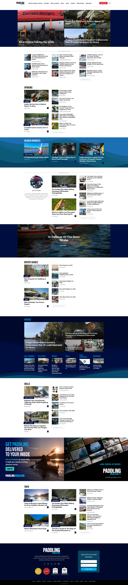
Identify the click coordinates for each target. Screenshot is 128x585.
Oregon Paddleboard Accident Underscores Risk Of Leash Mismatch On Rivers (40, 57)
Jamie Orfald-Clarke (63, 390)
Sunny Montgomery (36, 61)
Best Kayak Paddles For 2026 (66, 281)
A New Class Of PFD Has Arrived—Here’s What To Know (94, 210)
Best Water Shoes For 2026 (67, 297)
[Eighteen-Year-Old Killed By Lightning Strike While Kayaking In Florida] (36, 392)
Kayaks (26, 299)
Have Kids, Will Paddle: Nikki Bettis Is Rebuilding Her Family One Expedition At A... (67, 116)
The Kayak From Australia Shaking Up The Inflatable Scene (94, 177)
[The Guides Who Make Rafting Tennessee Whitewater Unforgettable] (64, 181)
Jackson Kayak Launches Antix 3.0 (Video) (97, 366)
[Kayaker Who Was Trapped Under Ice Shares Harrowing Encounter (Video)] (29, 360)
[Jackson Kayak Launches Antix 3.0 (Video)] (98, 360)
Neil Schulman (62, 102)
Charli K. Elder (90, 66)
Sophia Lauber (35, 68)
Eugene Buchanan (83, 163)
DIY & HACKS (41, 356)
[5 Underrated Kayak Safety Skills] (36, 149)
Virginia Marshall (63, 400)
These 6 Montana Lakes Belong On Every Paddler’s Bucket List (35, 504)
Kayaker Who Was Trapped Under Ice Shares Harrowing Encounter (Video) (29, 367)
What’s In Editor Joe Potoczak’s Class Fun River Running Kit (67, 124)
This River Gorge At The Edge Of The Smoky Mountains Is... (64, 529)
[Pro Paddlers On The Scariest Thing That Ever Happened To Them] (55, 109)
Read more (63, 245)
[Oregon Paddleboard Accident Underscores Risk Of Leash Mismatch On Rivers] (87, 38)
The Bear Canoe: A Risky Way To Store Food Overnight (64, 158)
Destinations (28, 500)
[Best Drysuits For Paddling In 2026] (36, 271)
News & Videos (55, 3)
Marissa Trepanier (91, 59)
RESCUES (54, 356)
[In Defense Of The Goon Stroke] (55, 405)
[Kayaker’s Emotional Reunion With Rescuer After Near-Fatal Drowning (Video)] (74, 345)
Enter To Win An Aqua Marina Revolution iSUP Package (66, 56)
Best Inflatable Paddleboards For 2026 (66, 274)
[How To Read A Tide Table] (55, 413)
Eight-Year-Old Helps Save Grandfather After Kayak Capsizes (40, 73)
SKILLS (68, 356)
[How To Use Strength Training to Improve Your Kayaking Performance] (55, 421)
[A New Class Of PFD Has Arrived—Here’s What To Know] (82, 211)
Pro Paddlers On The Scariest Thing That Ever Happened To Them (66, 107)
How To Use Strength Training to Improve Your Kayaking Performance (66, 420)
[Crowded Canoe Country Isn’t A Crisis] (36, 119)
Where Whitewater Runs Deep (35, 528)
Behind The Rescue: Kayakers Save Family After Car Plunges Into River (35, 427)
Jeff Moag (26, 431)
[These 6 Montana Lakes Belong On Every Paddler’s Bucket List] (36, 495)
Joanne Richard (62, 121)
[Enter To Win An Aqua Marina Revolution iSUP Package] (55, 57)
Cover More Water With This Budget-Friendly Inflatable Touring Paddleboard (95, 202)
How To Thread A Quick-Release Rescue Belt (66, 387)
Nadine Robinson (91, 512)
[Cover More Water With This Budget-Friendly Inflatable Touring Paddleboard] (82, 203)
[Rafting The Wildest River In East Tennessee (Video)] (82, 195)
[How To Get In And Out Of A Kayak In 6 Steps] (71, 360)
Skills (62, 3)
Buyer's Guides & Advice (36, 3)
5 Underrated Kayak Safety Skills (36, 157)
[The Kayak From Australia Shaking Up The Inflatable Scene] (82, 179)
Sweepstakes (80, 3)
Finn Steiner (62, 412)
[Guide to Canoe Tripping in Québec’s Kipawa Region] (82, 500)
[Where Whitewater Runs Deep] (36, 520)
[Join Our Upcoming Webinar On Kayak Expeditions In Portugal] (82, 526)
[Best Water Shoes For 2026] (55, 299)
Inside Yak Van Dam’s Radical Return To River (35, 105)
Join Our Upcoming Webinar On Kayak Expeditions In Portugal (95, 525)
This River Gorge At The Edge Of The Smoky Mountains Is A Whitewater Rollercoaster (95, 186)
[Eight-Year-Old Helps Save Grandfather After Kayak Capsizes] (27, 74)
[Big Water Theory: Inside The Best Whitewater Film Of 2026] (82, 73)
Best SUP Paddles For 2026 (67, 289)
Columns (82, 154)
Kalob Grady (27, 159)
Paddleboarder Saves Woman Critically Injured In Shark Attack (40, 65)
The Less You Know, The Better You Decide (66, 99)
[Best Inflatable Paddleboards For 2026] (55, 275)
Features (27, 101)
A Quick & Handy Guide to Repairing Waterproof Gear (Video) (43, 368)
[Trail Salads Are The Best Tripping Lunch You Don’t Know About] (55, 397)
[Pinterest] (51, 564)
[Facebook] (44, 564)
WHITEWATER (97, 356)
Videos (27, 319)
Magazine (88, 3)
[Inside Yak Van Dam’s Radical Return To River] (87, 19)
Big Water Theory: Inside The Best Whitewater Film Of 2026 (94, 72)
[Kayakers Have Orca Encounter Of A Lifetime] (84, 361)
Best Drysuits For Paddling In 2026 (35, 280)
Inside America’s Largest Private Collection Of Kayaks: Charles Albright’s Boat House (91, 159)
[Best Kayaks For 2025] (55, 267)
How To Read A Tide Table (67, 410)
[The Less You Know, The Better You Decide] (55, 101)
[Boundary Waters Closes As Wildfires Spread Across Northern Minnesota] (55, 65)
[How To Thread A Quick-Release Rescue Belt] (55, 389)
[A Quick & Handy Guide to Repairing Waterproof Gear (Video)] (43, 360)
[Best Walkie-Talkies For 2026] (41, 28)
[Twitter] (55, 564)
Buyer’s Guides (31, 261)
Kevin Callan (27, 131)
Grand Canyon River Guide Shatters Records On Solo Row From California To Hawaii (67, 73)
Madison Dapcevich (28, 507)
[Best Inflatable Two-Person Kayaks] (36, 294)
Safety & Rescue (29, 154)
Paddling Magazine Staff (65, 59)
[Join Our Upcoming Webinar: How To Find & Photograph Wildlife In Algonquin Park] (82, 517)
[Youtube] (58, 564)
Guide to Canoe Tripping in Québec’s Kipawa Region (95, 498)
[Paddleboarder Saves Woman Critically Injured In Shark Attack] (27, 66)
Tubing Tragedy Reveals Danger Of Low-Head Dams (95, 63)
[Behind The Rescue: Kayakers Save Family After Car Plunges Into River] (36, 417)
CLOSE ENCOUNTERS (83, 356)
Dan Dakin (61, 291)
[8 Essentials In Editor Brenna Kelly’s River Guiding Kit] (55, 93)
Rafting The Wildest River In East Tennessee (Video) (95, 194)
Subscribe (103, 3)
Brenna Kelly (62, 95)
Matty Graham (62, 423)
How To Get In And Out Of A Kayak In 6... (71, 366)
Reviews (46, 3)
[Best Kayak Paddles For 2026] (55, 283)
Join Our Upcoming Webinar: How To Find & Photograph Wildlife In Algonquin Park (94, 517)
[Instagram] (48, 564)
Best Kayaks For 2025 (65, 265)
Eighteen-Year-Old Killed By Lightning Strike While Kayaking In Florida (36, 402)
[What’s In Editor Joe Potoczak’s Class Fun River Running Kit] (55, 126)
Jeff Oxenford (62, 406)
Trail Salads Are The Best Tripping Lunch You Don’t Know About (66, 396)
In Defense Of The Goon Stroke (64, 238)
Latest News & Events (64, 51)
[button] (110, 3)
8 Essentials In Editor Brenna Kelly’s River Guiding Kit (65, 92)
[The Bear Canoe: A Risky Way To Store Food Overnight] (64, 149)
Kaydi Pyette (27, 108)
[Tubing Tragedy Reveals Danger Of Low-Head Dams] (82, 65)
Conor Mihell (62, 284)
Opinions (28, 87)
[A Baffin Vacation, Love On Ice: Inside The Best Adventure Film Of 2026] (82, 57)
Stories (73, 3)
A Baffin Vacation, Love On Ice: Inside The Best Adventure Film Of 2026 (95, 56)
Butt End (27, 125)
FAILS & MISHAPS (29, 356)
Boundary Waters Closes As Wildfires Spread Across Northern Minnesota (67, 64)
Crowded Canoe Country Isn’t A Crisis (36, 128)
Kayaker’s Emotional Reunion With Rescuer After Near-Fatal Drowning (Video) (57, 369)
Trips (67, 3)
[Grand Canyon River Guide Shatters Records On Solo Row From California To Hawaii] (55, 73)
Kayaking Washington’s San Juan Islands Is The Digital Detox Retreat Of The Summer (95, 508)
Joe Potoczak (62, 128)
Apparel (27, 276)
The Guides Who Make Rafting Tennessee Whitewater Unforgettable (63, 191)
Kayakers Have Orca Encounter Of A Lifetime (84, 367)
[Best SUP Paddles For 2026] (55, 291)
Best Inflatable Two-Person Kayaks (34, 303)
